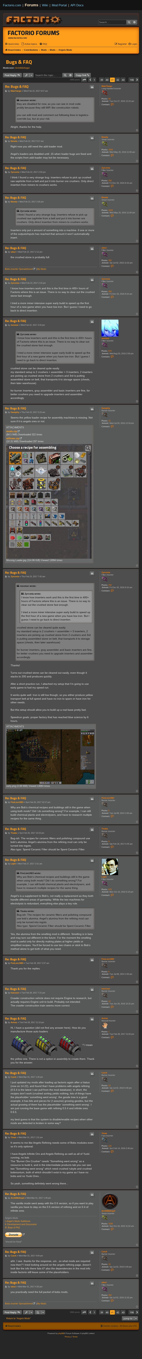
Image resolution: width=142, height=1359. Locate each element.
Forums (31, 5)
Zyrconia (106, 168)
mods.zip (11, 431)
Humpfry (106, 408)
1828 (110, 150)
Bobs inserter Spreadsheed (19, 269)
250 (110, 180)
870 (110, 351)
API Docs (77, 5)
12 (109, 421)
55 (109, 99)
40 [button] (107, 79)
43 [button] (123, 79)
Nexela (105, 137)
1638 (110, 1224)
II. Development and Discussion (21, 1224)
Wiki (45, 5)
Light (104, 877)
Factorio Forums (34, 32)
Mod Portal (59, 5)
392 (110, 260)
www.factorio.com (17, 38)
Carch (104, 1073)
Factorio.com (12, 5)
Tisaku (105, 829)
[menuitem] (29, 44)
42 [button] (117, 79)
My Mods (41, 269)
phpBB (61, 1333)
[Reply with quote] (92, 87)
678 (110, 889)
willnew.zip (12, 438)
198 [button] (132, 79)
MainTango (107, 86)
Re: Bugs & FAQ (16, 86)
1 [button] (94, 79)
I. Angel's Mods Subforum (17, 1221)
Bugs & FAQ (19, 62)
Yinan (104, 1133)
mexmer (105, 338)
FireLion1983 (108, 798)
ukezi (104, 248)
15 (109, 1085)
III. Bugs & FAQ (12, 1227)
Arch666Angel (22, 68)
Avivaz (105, 1018)
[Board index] (34, 19)
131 (110, 1146)
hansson (106, 989)
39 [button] (101, 79)
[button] (84, 80)
